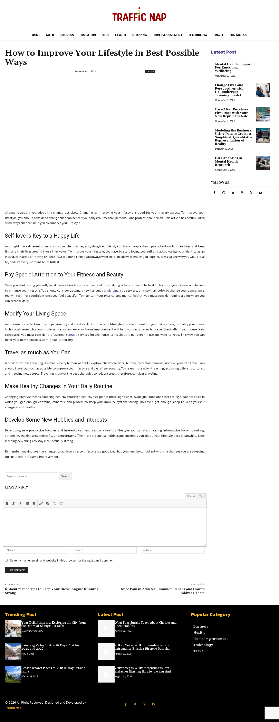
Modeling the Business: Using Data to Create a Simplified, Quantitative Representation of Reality (234, 137)
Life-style (150, 71)
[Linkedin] (232, 192)
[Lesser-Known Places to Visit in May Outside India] (13, 674)
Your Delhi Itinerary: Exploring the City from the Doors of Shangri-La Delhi (53, 624)
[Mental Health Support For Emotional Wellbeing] (263, 69)
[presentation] (7, 503)
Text (202, 496)
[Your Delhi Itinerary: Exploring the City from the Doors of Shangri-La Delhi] (13, 628)
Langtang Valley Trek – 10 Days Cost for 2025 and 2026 (50, 647)
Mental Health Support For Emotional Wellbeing (233, 67)
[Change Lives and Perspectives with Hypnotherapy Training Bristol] (263, 90)
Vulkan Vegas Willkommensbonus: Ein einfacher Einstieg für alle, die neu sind (143, 670)
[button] (7, 503)
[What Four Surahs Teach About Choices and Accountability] (106, 628)
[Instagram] (223, 192)
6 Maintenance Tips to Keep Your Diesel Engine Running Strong (51, 591)
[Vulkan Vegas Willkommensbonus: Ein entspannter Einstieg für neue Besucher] (106, 651)
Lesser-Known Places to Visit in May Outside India (53, 670)
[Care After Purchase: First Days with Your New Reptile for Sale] (263, 114)
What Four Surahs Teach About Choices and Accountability (145, 624)
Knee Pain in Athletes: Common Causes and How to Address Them (163, 591)
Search (65, 476)
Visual (191, 496)
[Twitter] (251, 192)
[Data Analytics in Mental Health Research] (263, 163)
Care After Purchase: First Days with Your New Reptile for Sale (232, 113)
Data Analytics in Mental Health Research (228, 161)
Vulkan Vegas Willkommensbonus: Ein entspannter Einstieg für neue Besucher (143, 647)
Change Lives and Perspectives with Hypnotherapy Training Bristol (229, 90)
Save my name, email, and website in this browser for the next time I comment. (62, 560)
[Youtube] (260, 192)
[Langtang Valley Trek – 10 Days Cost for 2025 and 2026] (13, 651)
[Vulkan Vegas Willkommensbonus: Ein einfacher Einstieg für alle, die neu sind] (106, 674)
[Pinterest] (242, 192)
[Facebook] (214, 192)
